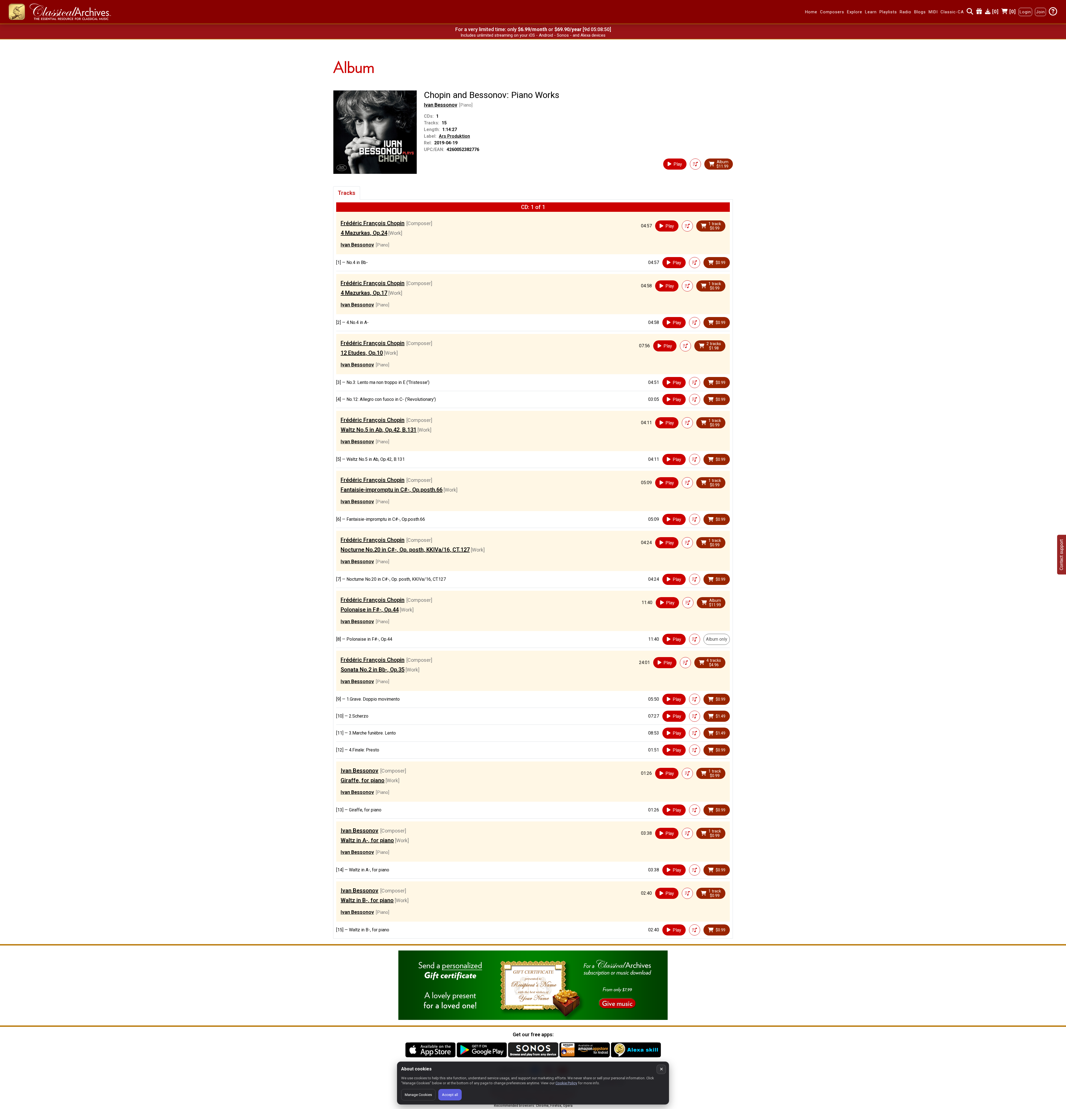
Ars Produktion (454, 136)
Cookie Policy (566, 1083)
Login (1025, 11)
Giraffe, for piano (362, 780)
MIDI (933, 11)
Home (811, 11)
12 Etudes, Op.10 (362, 352)
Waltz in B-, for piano (367, 900)
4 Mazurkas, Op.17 (364, 293)
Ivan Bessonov (440, 105)
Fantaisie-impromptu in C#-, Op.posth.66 (392, 489)
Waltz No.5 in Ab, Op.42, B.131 (378, 429)
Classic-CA (952, 11)
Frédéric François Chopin (372, 223)
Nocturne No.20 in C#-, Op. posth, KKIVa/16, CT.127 (405, 549)
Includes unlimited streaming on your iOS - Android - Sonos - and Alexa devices (533, 35)
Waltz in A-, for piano (367, 840)
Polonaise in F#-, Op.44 (370, 609)
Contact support (1061, 554)
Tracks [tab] (346, 193)
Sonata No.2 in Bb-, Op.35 (372, 669)
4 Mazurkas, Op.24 (364, 233)
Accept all (450, 1095)
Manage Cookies (418, 1095)
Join (1040, 11)
